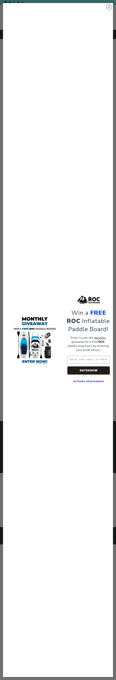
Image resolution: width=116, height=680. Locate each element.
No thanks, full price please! (88, 381)
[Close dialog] (109, 7)
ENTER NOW (88, 370)
